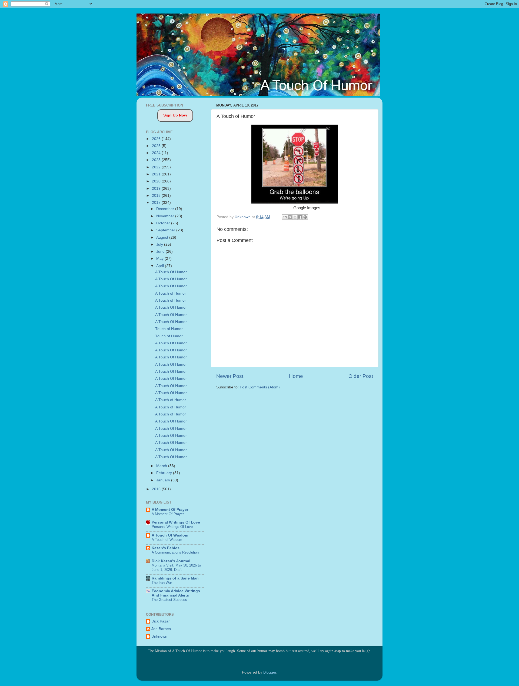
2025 (157, 146)
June (161, 251)
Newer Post (229, 376)
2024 (157, 153)
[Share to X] (295, 217)
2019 (157, 189)
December (165, 209)
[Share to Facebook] (300, 217)
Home (296, 376)
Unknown (159, 636)
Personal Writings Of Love (176, 522)
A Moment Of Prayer (170, 510)
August (162, 237)
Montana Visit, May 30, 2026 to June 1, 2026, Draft (176, 567)
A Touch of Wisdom (167, 540)
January (163, 480)
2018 (157, 196)
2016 (157, 489)
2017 (157, 203)
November (165, 216)
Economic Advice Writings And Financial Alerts (176, 593)
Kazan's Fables (165, 548)
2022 (157, 167)
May (160, 259)
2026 (157, 139)
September (166, 230)
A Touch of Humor (170, 293)
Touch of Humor (169, 329)
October (163, 223)
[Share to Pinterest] (305, 217)
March (162, 466)
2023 (157, 160)
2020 (157, 181)
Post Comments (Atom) (260, 387)
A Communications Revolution (175, 552)
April (160, 266)
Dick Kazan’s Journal (171, 561)
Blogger (269, 672)
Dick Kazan (161, 621)
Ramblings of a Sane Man (175, 578)
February (164, 473)
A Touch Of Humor (171, 272)
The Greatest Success (169, 600)
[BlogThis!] (289, 217)
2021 (157, 174)
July (160, 244)
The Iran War (162, 583)
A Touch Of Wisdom (170, 535)
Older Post (360, 376)
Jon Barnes (161, 629)
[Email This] (284, 217)
